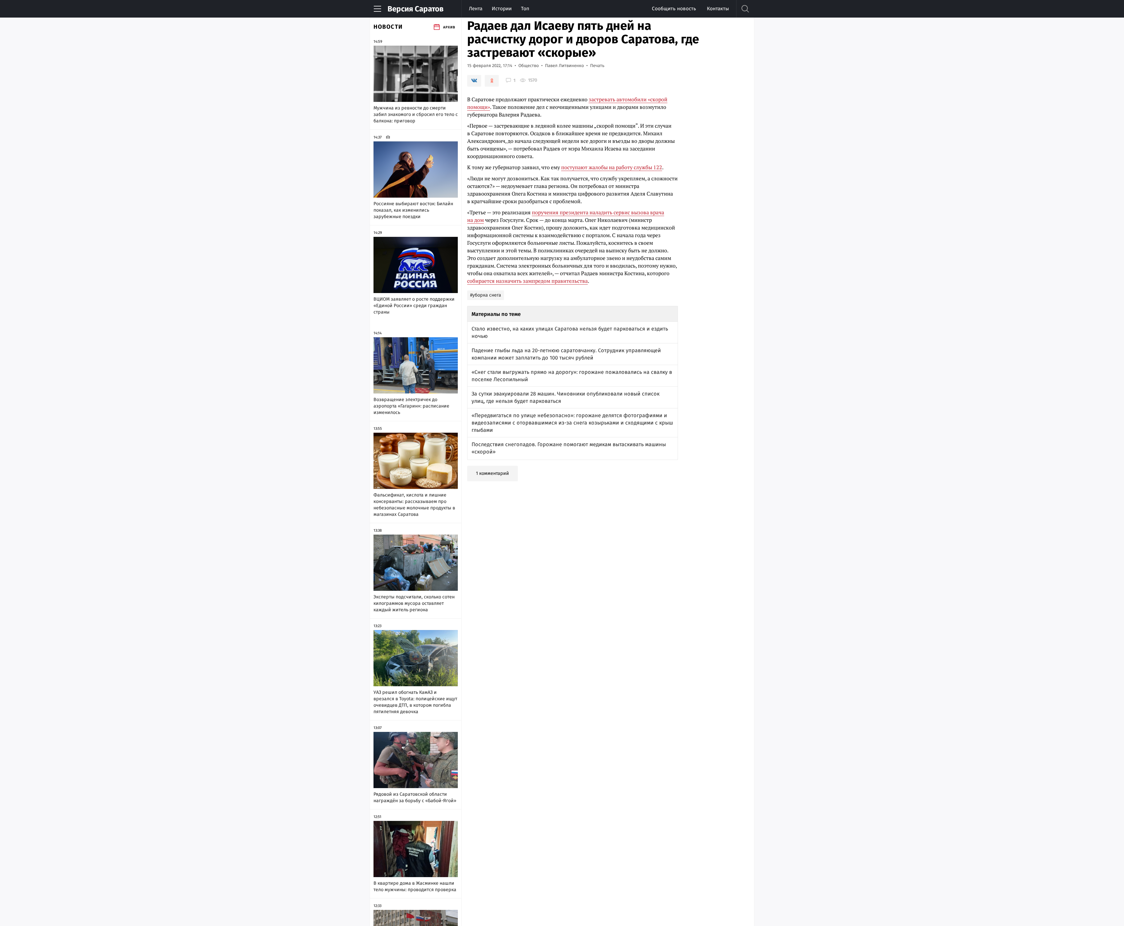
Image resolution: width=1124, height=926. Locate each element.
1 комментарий (492, 473)
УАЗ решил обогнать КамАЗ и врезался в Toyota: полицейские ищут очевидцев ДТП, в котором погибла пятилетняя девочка (415, 701)
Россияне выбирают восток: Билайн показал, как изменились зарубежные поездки (413, 210)
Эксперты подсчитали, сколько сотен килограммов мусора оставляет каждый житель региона (414, 603)
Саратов (415, 8)
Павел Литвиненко (564, 65)
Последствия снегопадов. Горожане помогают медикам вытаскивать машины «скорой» (569, 448)
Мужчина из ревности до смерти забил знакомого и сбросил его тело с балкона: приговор (415, 114)
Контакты (718, 9)
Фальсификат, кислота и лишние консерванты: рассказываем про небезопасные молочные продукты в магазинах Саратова (414, 504)
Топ (525, 9)
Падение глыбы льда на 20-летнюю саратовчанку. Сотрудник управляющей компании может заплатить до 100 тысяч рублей (566, 354)
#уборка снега (485, 295)
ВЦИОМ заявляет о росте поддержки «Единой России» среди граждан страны (414, 305)
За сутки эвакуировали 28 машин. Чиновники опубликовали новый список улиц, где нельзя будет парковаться (565, 397)
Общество (528, 65)
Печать (597, 65)
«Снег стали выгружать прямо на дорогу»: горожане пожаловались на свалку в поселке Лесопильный (572, 376)
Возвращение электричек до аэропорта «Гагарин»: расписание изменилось (411, 406)
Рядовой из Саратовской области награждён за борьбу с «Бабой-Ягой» (414, 797)
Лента (475, 9)
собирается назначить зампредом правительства (527, 280)
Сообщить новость (674, 9)
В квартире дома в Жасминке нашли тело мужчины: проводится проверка (414, 886)
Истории (502, 9)
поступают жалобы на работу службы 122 (611, 167)
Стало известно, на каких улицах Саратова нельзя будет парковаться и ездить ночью (570, 332)
